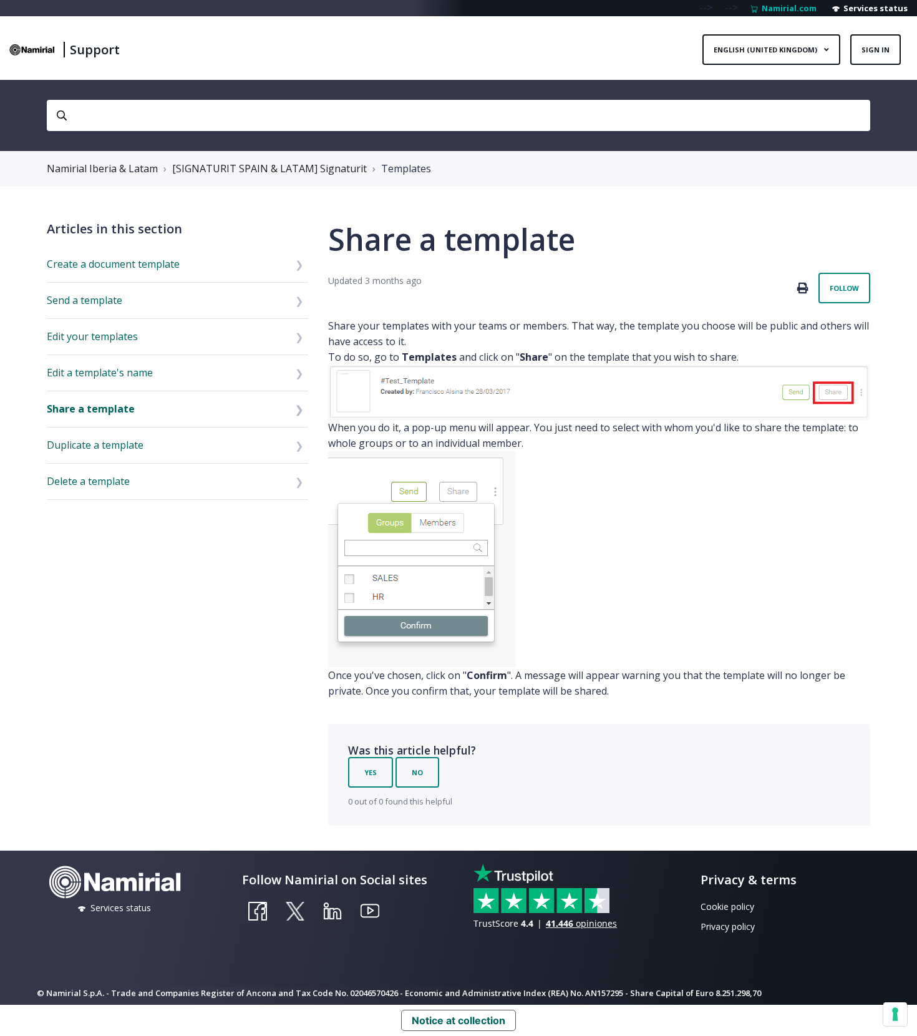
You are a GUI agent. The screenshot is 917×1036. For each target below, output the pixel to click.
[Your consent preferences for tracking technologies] (895, 1014)
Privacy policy (728, 926)
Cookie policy (727, 906)
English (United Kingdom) (766, 49)
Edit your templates (92, 336)
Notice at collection (458, 1020)
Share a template (91, 409)
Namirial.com (787, 8)
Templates (406, 168)
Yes (370, 772)
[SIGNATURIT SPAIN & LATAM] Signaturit (269, 168)
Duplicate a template (95, 445)
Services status (874, 8)
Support (95, 49)
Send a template (84, 300)
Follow (844, 288)
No (417, 772)
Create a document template (113, 264)
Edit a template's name (100, 372)
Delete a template (88, 481)
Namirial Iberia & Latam (102, 168)
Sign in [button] (875, 49)
